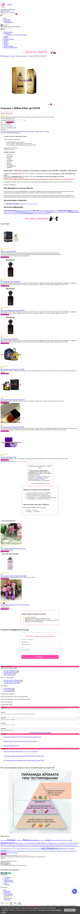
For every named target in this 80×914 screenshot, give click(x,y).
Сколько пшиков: (25, 644)
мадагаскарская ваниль (13, 852)
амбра (43, 848)
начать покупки (16, 26)
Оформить (3, 28)
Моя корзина (7, 21)
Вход (5, 18)
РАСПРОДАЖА (6, 704)
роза (56, 848)
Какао (71, 846)
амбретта (18, 848)
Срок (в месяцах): (25, 649)
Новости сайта (8, 880)
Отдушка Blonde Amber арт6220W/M (10, 281)
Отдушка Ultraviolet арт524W (8, 457)
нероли (28, 851)
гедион (67, 843)
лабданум (28, 844)
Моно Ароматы (8, 675)
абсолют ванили (19, 131)
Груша (32, 851)
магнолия (71, 843)
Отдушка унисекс (8, 673)
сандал (4, 850)
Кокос (78, 843)
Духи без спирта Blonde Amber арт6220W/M (12, 310)
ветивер (48, 840)
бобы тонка (28, 131)
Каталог (12, 56)
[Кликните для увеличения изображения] (24, 80)
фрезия (36, 846)
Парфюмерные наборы (8, 694)
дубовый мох (19, 840)
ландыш (5, 848)
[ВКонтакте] (1, 873)
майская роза (48, 844)
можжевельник (67, 846)
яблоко (33, 131)
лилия (73, 846)
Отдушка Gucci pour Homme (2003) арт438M (12, 427)
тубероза (9, 851)
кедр (5, 131)
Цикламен (39, 844)
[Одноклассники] (4, 873)
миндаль (8, 848)
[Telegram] (10, 873)
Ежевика (55, 843)
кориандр (22, 843)
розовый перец (62, 848)
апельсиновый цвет (21, 851)
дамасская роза (11, 131)
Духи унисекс (7, 691)
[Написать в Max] (74, 891)
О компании (8, 877)
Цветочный (23, 844)
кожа (52, 844)
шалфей (5, 840)
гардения (22, 848)
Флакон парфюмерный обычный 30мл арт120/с (13, 548)
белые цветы (9, 846)
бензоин (49, 846)
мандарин (33, 840)
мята (45, 840)
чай (29, 846)
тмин (76, 844)
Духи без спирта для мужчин (11, 681)
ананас (68, 848)
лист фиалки (26, 843)
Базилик (71, 844)
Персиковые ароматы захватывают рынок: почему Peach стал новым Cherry (24, 756)
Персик (59, 840)
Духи (4, 685)
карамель (13, 846)
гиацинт (58, 843)
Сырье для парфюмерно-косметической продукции (15, 699)
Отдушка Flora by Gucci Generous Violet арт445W (14, 576)
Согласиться (70, 910)
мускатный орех (44, 851)
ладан (62, 851)
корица (21, 846)
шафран (2, 844)
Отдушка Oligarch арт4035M (8, 251)
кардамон (63, 843)
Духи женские (7, 688)
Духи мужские (8, 689)
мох (74, 844)
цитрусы (15, 844)
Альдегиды (53, 846)
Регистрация (7, 19)
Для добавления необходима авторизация (40, 732)
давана (37, 131)
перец (42, 840)
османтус (42, 131)
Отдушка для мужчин (21, 56)
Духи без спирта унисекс (10, 683)
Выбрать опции (5, 257)
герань (2, 840)
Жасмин (50, 848)
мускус (5, 842)
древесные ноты (5, 852)
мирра (12, 848)
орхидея (64, 840)
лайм (62, 840)
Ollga (5, 899)
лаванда (17, 843)
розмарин (19, 844)
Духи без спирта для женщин (11, 680)
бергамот (11, 840)
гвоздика (50, 851)
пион (45, 846)
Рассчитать (40, 657)
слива (28, 846)
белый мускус (33, 843)
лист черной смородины (36, 848)
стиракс (14, 848)
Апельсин (33, 846)
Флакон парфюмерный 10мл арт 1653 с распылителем (15, 604)
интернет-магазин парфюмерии (31, 905)
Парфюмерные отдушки (9, 668)
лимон (75, 843)
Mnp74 (9, 899)
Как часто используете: (27, 639)
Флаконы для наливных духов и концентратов (14, 696)
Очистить (9, 28)
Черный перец (41, 846)
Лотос (68, 840)
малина (75, 851)
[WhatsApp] (8, 873)
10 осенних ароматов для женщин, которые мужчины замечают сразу (22, 737)
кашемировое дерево (60, 846)
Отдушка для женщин (9, 670)
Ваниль (26, 840)
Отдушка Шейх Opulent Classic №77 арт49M (12, 369)
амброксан (43, 844)
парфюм (40, 477)
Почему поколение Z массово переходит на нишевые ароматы (20, 741)
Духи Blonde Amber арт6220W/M (9, 339)
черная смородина (58, 844)
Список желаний (8, 22)
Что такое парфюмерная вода (11, 745)
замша (30, 848)
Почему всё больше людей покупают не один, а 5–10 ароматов (20, 751)
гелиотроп (26, 848)
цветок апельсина (49, 843)
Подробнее (3, 854)
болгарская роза (66, 844)
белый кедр (54, 840)
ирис (72, 851)
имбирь (58, 851)
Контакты (7, 884)
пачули (47, 131)
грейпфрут (72, 848)
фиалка (39, 840)
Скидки (7, 878)
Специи (24, 846)
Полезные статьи (9, 881)
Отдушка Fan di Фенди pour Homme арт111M (13, 399)
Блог (6, 883)
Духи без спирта (7, 677)
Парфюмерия (5, 56)
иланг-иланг (34, 844)
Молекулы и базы (6, 702)
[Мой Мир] (6, 873)
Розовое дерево (7, 844)
